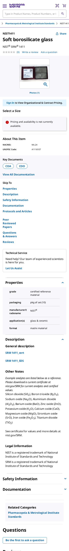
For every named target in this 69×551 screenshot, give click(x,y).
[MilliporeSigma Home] (17, 6)
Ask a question (49, 52)
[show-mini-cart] (64, 5)
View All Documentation (18, 174)
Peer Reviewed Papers (9, 223)
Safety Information (15, 200)
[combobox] (34, 13)
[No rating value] (10, 52)
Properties (10, 188)
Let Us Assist (14, 268)
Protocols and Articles (17, 211)
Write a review (30, 52)
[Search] (62, 13)
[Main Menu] (5, 5)
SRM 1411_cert (14, 353)
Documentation (13, 205)
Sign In (10, 102)
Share (63, 33)
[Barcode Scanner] (57, 6)
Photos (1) (34, 92)
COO (22, 166)
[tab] (32, 23)
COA (8, 166)
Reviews (8, 242)
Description (10, 194)
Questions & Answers (10, 234)
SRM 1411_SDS (14, 361)
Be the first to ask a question (25, 540)
